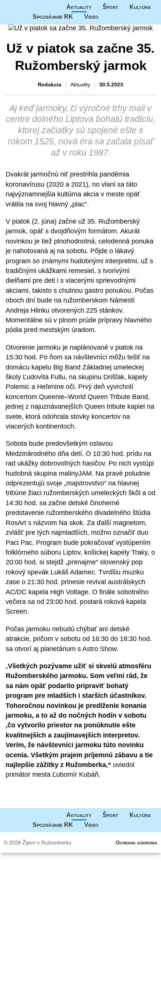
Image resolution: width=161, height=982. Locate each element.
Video (91, 16)
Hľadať (124, 17)
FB (109, 17)
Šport (110, 7)
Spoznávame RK (53, 16)
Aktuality (78, 7)
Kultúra (140, 7)
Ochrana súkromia (136, 843)
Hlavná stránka (28, 7)
